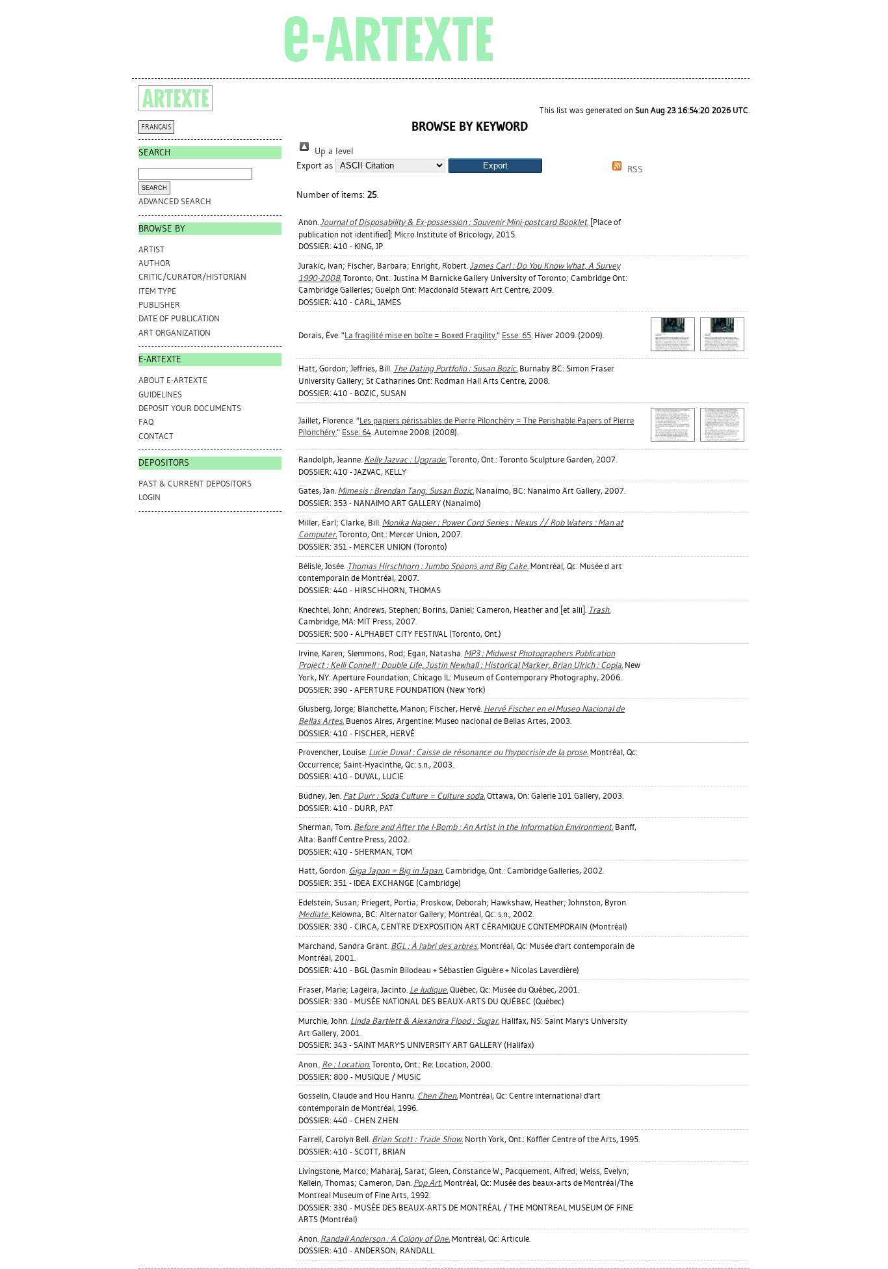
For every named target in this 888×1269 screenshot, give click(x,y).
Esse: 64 (356, 432)
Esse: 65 (516, 335)
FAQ (145, 422)
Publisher (159, 305)
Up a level (333, 151)
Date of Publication (179, 318)
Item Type (157, 291)
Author (154, 263)
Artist (151, 249)
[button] (495, 165)
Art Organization (174, 333)
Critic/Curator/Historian (192, 277)
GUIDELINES (160, 394)
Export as (314, 165)
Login (149, 497)
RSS (634, 169)
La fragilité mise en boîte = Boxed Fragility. (421, 335)
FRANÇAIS (156, 127)
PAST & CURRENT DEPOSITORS (195, 483)
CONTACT (156, 436)
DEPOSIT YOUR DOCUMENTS (189, 408)
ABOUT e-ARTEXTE (172, 380)
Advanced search (174, 201)
